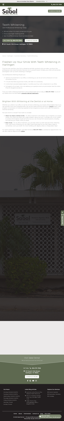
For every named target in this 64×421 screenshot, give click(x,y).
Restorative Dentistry (54, 394)
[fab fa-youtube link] (33, 381)
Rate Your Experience (31, 324)
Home (4, 56)
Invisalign (51, 396)
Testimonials (27, 413)
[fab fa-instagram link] (36, 381)
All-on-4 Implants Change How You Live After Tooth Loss (33, 397)
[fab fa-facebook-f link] (27, 381)
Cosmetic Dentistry (20, 56)
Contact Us (35, 413)
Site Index (47, 413)
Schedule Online (40, 1)
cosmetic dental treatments (29, 93)
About (20, 413)
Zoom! (51, 106)
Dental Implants (53, 392)
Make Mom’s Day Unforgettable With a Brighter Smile (32, 402)
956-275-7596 (50, 92)
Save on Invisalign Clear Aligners (25, 1)
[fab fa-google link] (30, 381)
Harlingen (10, 56)
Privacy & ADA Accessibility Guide (35, 417)
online (23, 131)
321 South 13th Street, (18, 44)
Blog (41, 413)
